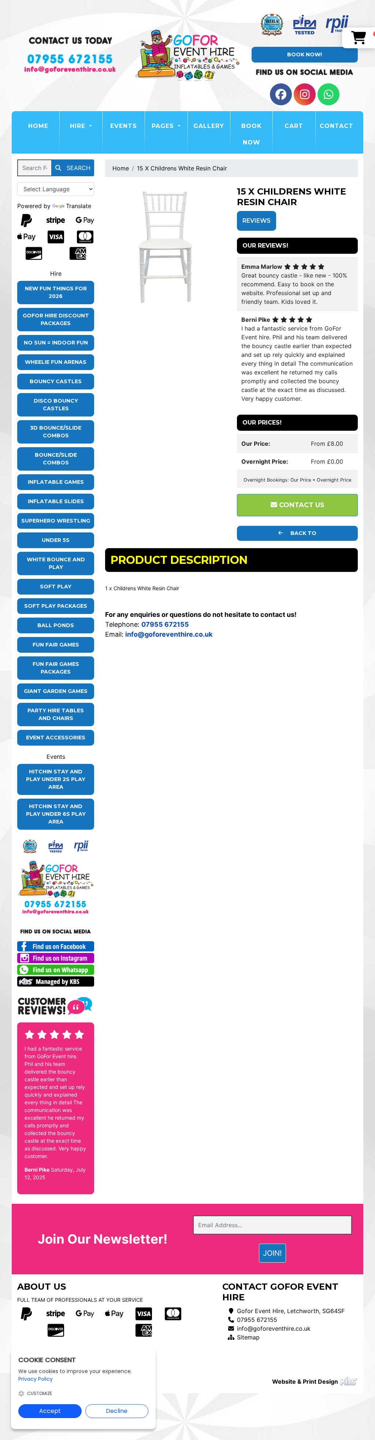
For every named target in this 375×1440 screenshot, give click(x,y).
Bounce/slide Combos (56, 459)
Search (77, 167)
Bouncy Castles (56, 381)
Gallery (208, 125)
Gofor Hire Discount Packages (56, 319)
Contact (336, 125)
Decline (116, 1411)
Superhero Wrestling (55, 520)
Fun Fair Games (56, 644)
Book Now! (304, 54)
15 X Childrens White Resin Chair (182, 168)
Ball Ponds (55, 625)
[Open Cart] (358, 38)
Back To (302, 533)
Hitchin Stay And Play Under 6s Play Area (56, 814)
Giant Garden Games (56, 691)
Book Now (251, 134)
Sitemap (248, 1337)
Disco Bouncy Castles (56, 404)
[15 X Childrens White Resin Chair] (165, 246)
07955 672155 (257, 1319)
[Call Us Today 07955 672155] (55, 904)
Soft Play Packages (55, 606)
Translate (78, 206)
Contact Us (300, 505)
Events (123, 125)
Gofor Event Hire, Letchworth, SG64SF (291, 1311)
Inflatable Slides (56, 501)
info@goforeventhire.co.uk (274, 1328)
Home (43, 125)
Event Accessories (55, 737)
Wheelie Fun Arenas (55, 362)
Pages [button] (164, 125)
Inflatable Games (56, 482)
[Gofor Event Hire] (187, 55)
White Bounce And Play (56, 563)
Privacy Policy (35, 1379)
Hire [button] (79, 125)
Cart (294, 125)
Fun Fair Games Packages (56, 668)
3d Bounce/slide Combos (55, 432)
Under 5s (56, 540)
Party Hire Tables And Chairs (55, 714)
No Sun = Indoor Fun (56, 342)
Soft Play (55, 586)
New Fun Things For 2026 (56, 292)
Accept (50, 1411)
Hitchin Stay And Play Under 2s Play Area (55, 779)
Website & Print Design (305, 1381)
